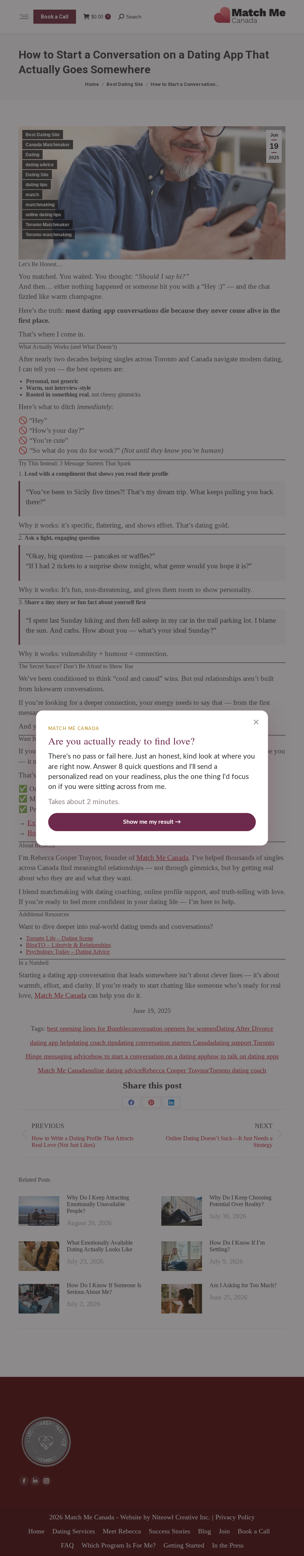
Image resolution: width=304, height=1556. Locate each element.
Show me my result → (152, 822)
